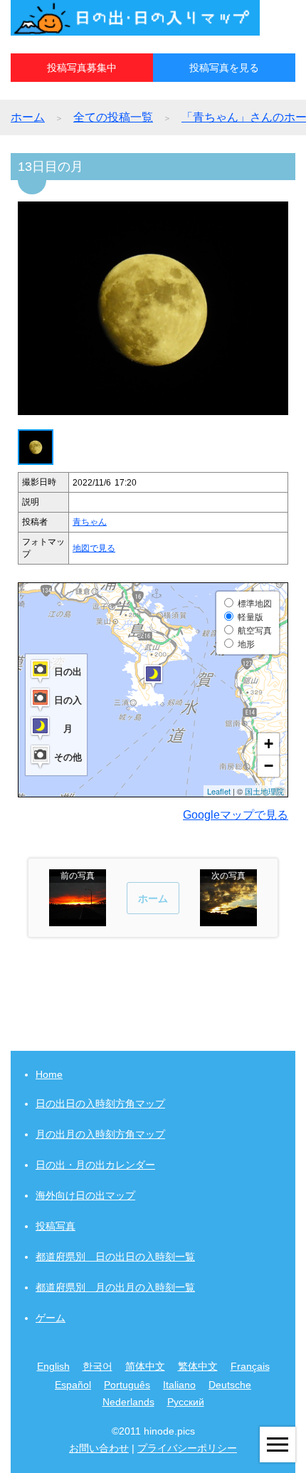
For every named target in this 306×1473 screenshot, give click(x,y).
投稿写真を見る (224, 67)
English (53, 1366)
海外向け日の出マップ (85, 1195)
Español (73, 1384)
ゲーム (50, 1317)
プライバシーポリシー (187, 1448)
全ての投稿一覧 (113, 117)
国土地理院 (264, 791)
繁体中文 (198, 1366)
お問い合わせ (99, 1448)
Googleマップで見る (235, 815)
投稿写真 (55, 1226)
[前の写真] (77, 919)
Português (127, 1384)
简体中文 (145, 1366)
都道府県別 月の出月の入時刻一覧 (115, 1287)
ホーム (28, 117)
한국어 (97, 1366)
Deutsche (230, 1384)
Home (49, 1074)
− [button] (268, 766)
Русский (185, 1402)
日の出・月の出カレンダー (95, 1164)
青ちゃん (90, 522)
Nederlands (128, 1402)
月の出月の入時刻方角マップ (100, 1134)
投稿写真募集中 (82, 67)
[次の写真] (228, 919)
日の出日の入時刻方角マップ (100, 1103)
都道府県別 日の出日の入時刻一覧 (115, 1256)
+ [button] (268, 744)
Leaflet (219, 791)
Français (250, 1366)
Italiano (179, 1384)
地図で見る (94, 548)
